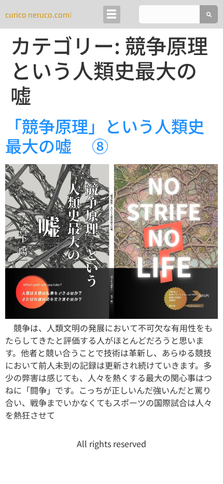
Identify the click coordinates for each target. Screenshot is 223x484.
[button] (111, 14)
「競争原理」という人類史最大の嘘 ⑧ (104, 135)
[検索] (209, 14)
